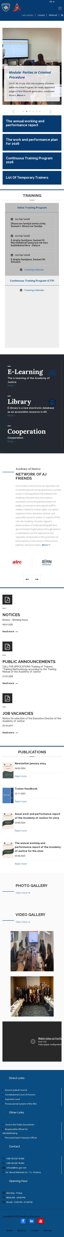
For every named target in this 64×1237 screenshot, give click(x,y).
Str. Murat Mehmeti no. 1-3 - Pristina (23, 1172)
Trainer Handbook (26, 788)
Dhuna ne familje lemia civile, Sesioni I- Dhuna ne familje (28, 224)
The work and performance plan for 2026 (32, 142)
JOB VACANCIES (17, 713)
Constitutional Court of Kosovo (20, 1094)
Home (9, 1230)
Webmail (53, 15)
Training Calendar (34, 269)
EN (51, 1)
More (20, 95)
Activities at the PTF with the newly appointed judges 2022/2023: (32, 956)
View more (22, 892)
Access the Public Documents (19, 1124)
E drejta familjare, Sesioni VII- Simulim (28, 260)
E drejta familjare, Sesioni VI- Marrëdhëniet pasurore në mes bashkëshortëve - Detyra (29, 243)
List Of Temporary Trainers (27, 177)
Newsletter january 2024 (30, 763)
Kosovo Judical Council (16, 1090)
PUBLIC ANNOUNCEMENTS (28, 661)
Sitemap (47, 1230)
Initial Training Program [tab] (32, 207)
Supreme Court (12, 1099)
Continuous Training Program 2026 (29, 160)
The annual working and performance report (25, 123)
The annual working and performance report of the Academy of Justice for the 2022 (38, 847)
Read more (8, 631)
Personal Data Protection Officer (21, 1137)
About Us (21, 1230)
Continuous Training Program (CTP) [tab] (32, 280)
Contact (41, 15)
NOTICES (11, 614)
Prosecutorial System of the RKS (21, 1103)
